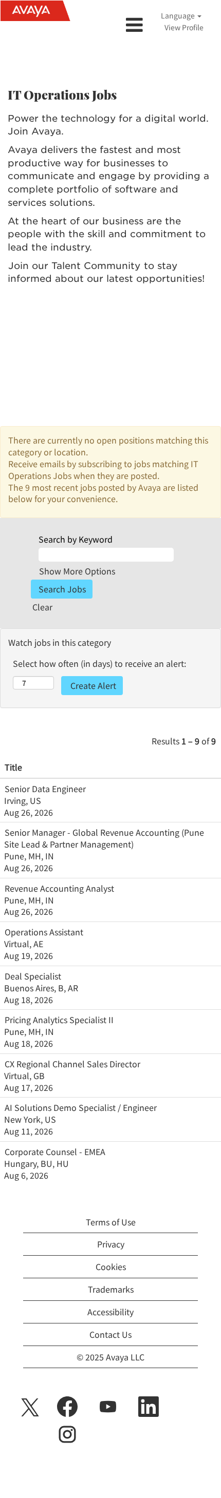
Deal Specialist (33, 976)
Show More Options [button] (77, 571)
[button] (110, 24)
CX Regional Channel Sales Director (72, 1064)
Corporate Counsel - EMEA (55, 1151)
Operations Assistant (44, 932)
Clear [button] (42, 607)
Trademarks (111, 1289)
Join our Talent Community (74, 265)
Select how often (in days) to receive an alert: (99, 663)
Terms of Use (111, 1222)
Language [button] (178, 15)
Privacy (110, 1244)
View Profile (184, 27)
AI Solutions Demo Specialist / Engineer (81, 1107)
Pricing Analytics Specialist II (59, 1019)
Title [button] (13, 767)
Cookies (111, 1266)
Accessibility (110, 1311)
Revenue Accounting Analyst (59, 888)
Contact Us (110, 1334)
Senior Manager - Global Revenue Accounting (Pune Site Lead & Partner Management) (104, 838)
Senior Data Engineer (45, 788)
